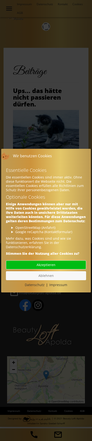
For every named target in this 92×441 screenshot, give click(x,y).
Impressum (58, 285)
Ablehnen (46, 275)
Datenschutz (35, 285)
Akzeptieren (46, 265)
